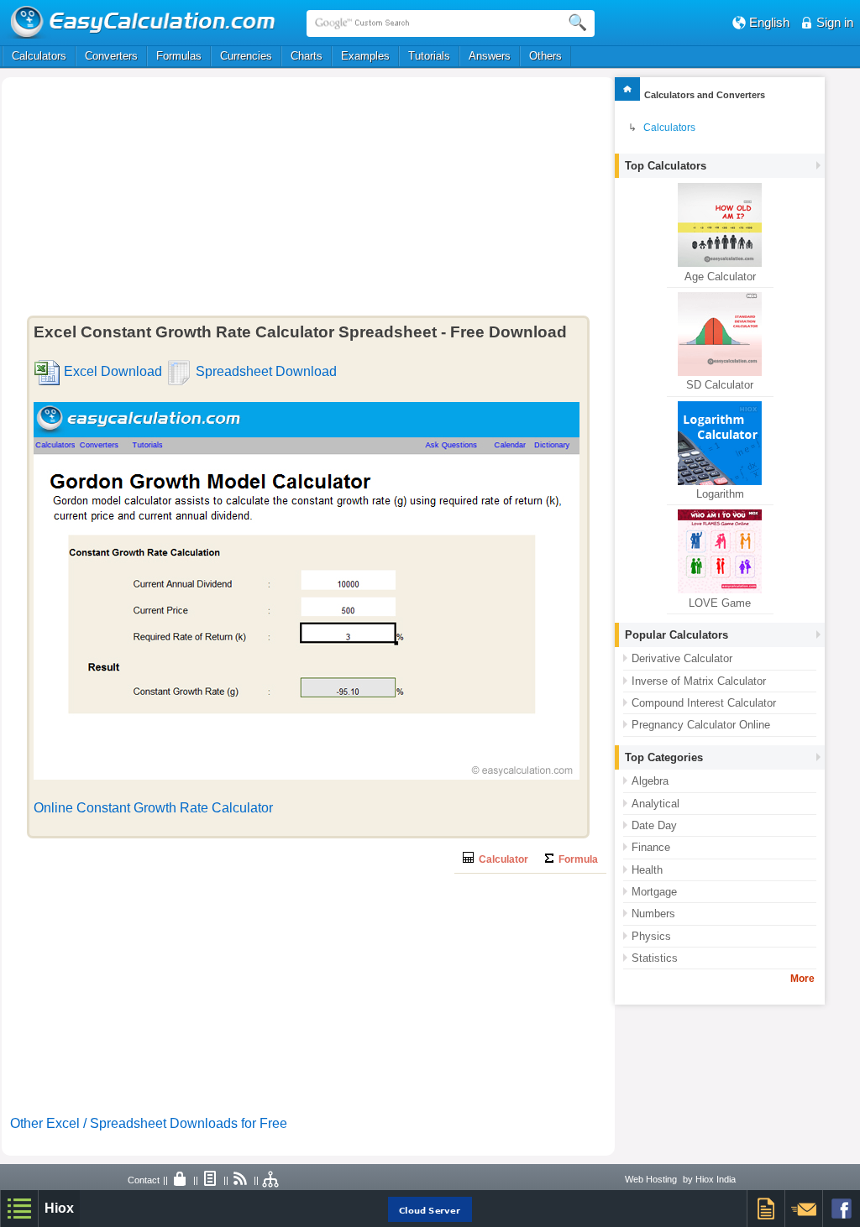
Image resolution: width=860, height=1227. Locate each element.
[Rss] (241, 1180)
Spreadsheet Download (266, 371)
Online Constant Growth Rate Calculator (153, 808)
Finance (651, 847)
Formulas (179, 56)
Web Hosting (651, 1179)
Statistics (655, 958)
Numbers (653, 913)
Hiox (59, 1208)
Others (545, 56)
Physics (651, 936)
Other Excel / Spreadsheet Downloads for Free (148, 1123)
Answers (490, 56)
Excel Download (113, 371)
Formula (575, 859)
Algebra (650, 781)
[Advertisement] (181, 199)
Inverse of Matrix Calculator (699, 681)
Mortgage (654, 891)
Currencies (246, 56)
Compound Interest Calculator (704, 703)
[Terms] (210, 1180)
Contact (144, 1180)
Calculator (501, 859)
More (802, 978)
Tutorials (429, 56)
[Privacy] (180, 1180)
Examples (365, 56)
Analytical (655, 803)
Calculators (39, 56)
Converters (111, 56)
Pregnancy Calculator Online (701, 724)
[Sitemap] (271, 1180)
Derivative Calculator (682, 658)
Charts (306, 56)
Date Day (654, 825)
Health (647, 870)
